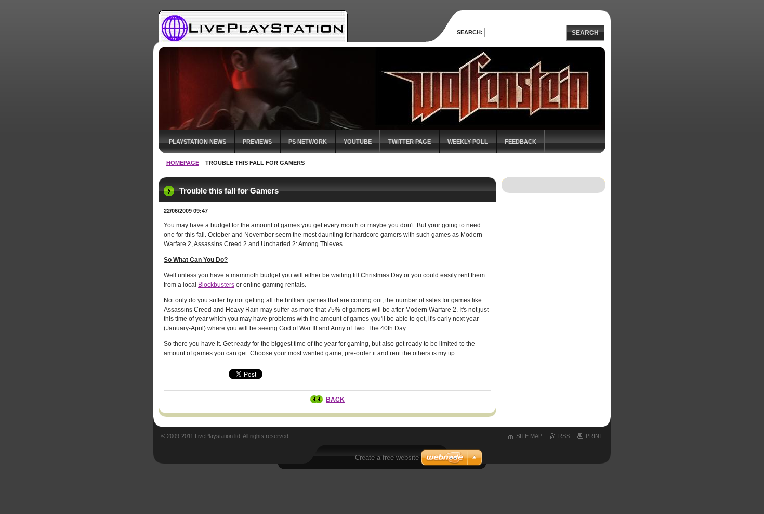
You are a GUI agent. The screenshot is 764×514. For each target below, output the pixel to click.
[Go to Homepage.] (253, 40)
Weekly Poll (467, 141)
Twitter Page (409, 141)
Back (335, 399)
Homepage (182, 163)
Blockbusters (216, 284)
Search (585, 32)
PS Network (307, 141)
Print (594, 436)
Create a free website (387, 457)
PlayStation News (197, 141)
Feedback (520, 141)
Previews (257, 141)
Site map (529, 436)
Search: (470, 32)
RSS (564, 436)
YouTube (358, 141)
